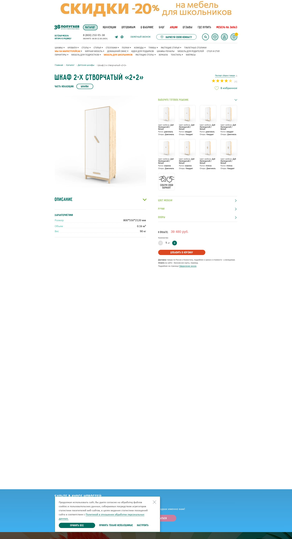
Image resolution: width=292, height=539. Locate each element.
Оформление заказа (187, 266)
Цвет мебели (165, 200)
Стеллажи (111, 48)
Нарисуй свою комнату (178, 37)
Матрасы (191, 55)
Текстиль (176, 55)
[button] (224, 37)
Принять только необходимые (116, 525)
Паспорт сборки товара (225, 76)
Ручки (161, 209)
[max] (122, 36)
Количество (163, 238)
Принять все (77, 525)
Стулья (97, 48)
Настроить (143, 525)
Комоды (139, 48)
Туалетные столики (195, 48)
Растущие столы (145, 55)
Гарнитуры (61, 55)
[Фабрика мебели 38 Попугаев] (66, 27)
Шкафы (59, 48)
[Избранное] (215, 37)
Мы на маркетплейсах (67, 51)
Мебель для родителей (191, 51)
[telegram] (116, 36)
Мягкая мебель (93, 51)
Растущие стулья (170, 48)
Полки (125, 48)
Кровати (72, 48)
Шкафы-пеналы (166, 51)
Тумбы (152, 48)
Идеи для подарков (142, 51)
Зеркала (163, 55)
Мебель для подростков (85, 55)
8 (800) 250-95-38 (94, 35)
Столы (85, 48)
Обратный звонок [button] (140, 37)
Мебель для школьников (118, 55)
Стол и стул (213, 51)
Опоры (161, 217)
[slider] (222, 81)
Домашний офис (117, 51)
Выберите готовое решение (173, 100)
